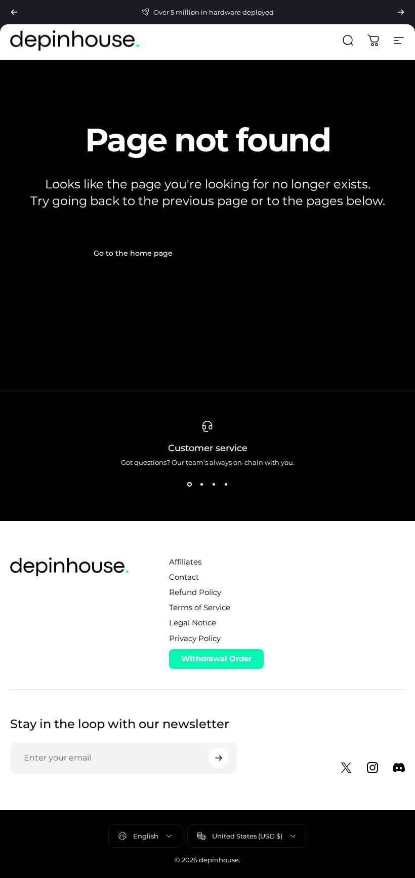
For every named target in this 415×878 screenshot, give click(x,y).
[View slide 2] (201, 484)
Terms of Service (199, 607)
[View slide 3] (214, 484)
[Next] (401, 12)
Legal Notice (192, 622)
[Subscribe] (219, 758)
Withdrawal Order (216, 658)
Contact (184, 577)
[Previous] (14, 12)
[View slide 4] (226, 484)
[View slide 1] (189, 484)
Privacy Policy (195, 638)
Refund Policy (195, 592)
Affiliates (185, 562)
